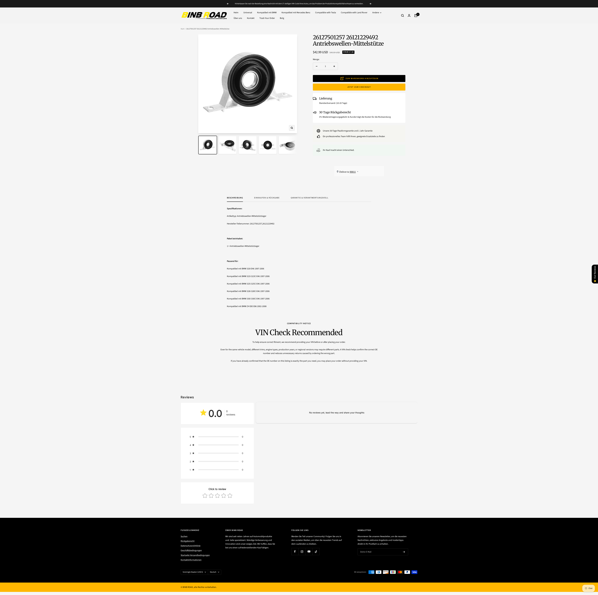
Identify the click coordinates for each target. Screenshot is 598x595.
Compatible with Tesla (325, 12)
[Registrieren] (404, 552)
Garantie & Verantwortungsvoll (309, 198)
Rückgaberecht (188, 541)
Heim (236, 12)
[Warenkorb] (415, 15)
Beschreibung (235, 198)
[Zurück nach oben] (585, 573)
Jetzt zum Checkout (359, 87)
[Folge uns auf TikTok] (315, 551)
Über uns (238, 18)
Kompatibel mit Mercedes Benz (296, 12)
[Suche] (402, 15)
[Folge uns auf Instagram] (301, 551)
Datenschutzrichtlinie (190, 545)
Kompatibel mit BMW (267, 12)
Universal (247, 12)
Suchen (184, 536)
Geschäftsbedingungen (191, 550)
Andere (376, 12)
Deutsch (213, 572)
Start (182, 29)
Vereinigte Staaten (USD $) (193, 572)
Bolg (282, 18)
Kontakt (250, 18)
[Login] (409, 15)
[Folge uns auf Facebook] (294, 551)
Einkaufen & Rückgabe (267, 198)
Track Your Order (267, 18)
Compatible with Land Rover (354, 12)
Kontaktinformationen (191, 560)
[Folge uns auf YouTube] (308, 551)
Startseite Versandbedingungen (195, 555)
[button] (217, 437)
